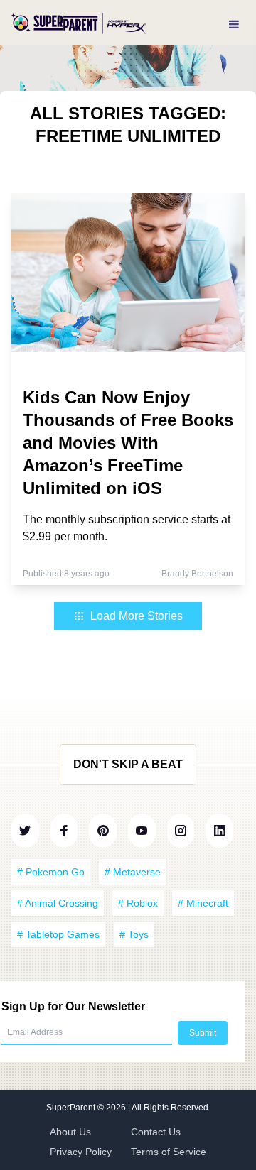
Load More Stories (136, 616)
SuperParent (71, 1107)
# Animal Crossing (57, 903)
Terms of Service (168, 1151)
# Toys (134, 934)
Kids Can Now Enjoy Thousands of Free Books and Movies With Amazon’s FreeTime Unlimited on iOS (128, 443)
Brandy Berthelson (197, 574)
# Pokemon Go (51, 872)
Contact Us (156, 1131)
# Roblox (138, 903)
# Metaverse (133, 872)
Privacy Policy (81, 1151)
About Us (70, 1131)
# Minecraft (203, 903)
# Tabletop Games (58, 934)
